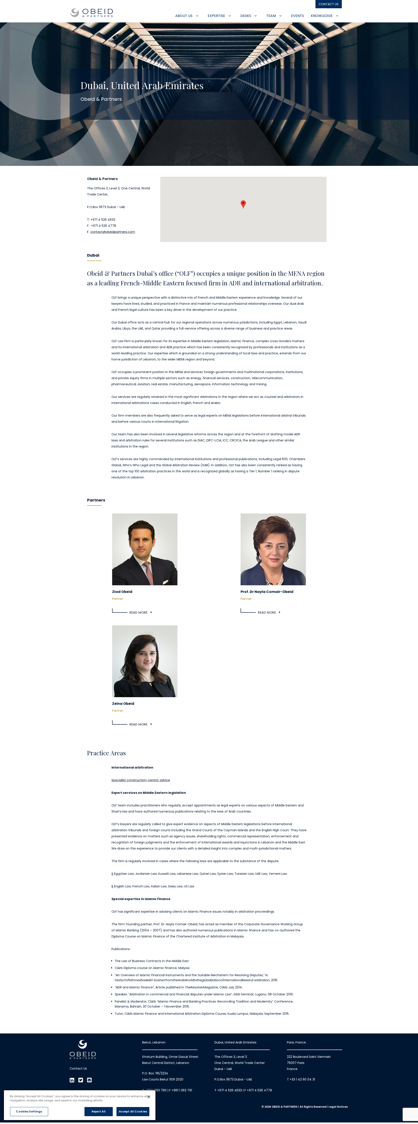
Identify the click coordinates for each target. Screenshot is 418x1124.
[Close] (149, 1097)
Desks (246, 15)
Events (297, 15)
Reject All (99, 1111)
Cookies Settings (29, 1111)
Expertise (217, 15)
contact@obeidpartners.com (112, 232)
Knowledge (322, 15)
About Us (184, 15)
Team (271, 15)
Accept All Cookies (133, 1111)
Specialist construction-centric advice (140, 780)
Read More (138, 612)
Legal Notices (338, 1107)
